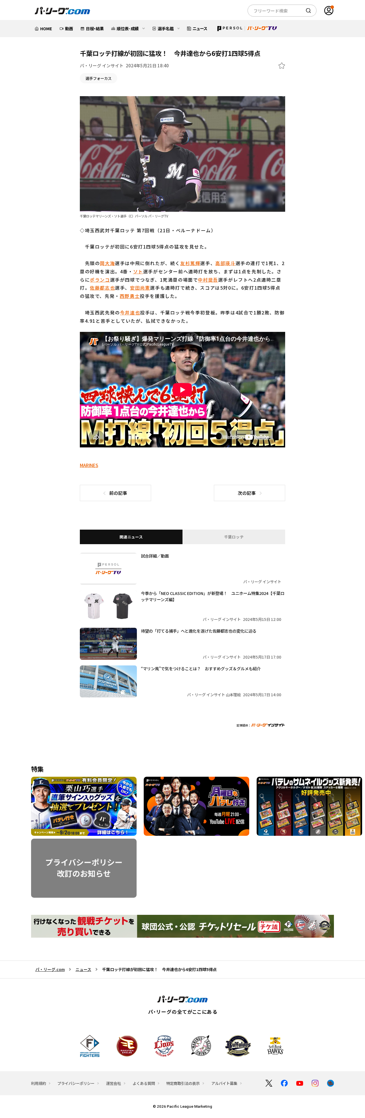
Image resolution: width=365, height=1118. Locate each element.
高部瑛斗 (225, 263)
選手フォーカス (98, 78)
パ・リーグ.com (50, 969)
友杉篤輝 (190, 263)
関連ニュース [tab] (131, 537)
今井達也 (130, 312)
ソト (138, 271)
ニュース (83, 969)
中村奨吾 (208, 279)
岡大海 (107, 263)
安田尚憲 (140, 287)
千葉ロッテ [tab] (234, 537)
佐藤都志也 (102, 287)
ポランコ (100, 279)
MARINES (89, 465)
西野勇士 (130, 295)
